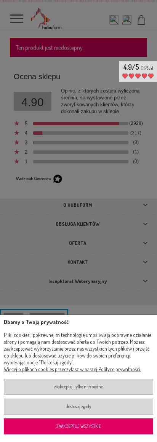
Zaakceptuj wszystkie (78, 426)
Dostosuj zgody (78, 406)
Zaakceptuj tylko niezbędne (78, 386)
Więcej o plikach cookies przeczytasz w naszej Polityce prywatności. (72, 369)
